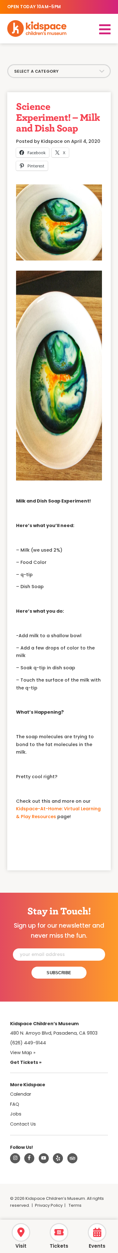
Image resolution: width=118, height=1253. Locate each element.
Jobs (15, 1114)
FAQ (14, 1104)
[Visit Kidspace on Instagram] (15, 1158)
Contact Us (23, 1124)
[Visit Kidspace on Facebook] (29, 1158)
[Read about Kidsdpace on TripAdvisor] (72, 1158)
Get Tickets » (26, 1062)
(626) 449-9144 (28, 1043)
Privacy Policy (49, 1205)
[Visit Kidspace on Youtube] (44, 1158)
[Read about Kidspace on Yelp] (58, 1158)
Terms (75, 1205)
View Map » (23, 1052)
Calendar (20, 1094)
